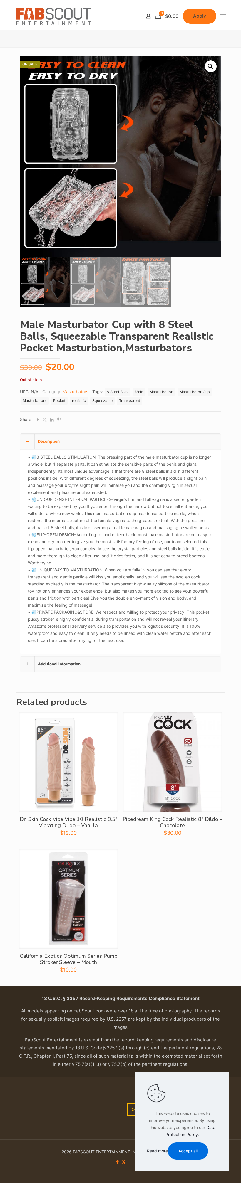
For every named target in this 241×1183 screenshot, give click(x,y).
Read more (157, 1150)
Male (139, 392)
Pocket (59, 400)
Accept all (188, 1150)
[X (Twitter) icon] (123, 1162)
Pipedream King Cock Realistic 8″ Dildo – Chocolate (172, 822)
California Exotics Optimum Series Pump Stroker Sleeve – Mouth (68, 959)
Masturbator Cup (195, 392)
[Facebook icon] (117, 1162)
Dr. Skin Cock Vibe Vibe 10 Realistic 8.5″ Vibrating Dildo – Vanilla (68, 822)
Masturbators (75, 391)
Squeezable (102, 400)
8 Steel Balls (117, 392)
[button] (211, 66)
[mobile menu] (223, 16)
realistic (79, 400)
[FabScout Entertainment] (53, 16)
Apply (199, 16)
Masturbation (161, 392)
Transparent (129, 400)
